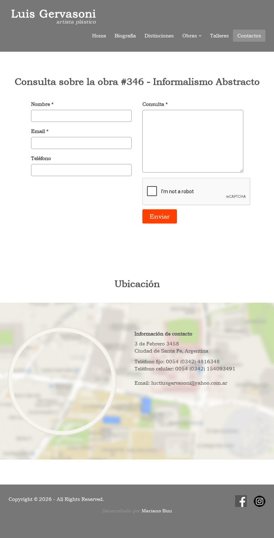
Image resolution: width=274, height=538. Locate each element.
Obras (190, 36)
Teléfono (41, 158)
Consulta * (155, 104)
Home (99, 36)
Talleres (219, 36)
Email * (40, 131)
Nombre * (42, 104)
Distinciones (159, 36)
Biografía (125, 36)
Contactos (249, 36)
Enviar (159, 216)
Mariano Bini (157, 510)
